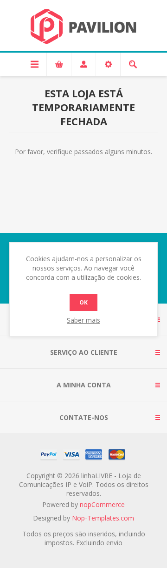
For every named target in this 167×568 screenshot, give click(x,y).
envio (114, 542)
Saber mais (83, 320)
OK (83, 302)
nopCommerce (102, 504)
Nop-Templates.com (103, 518)
